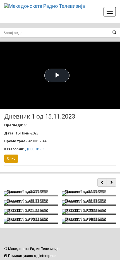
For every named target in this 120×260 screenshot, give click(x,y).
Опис (11, 158)
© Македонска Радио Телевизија (31, 249)
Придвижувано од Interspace (31, 256)
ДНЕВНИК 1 (35, 149)
